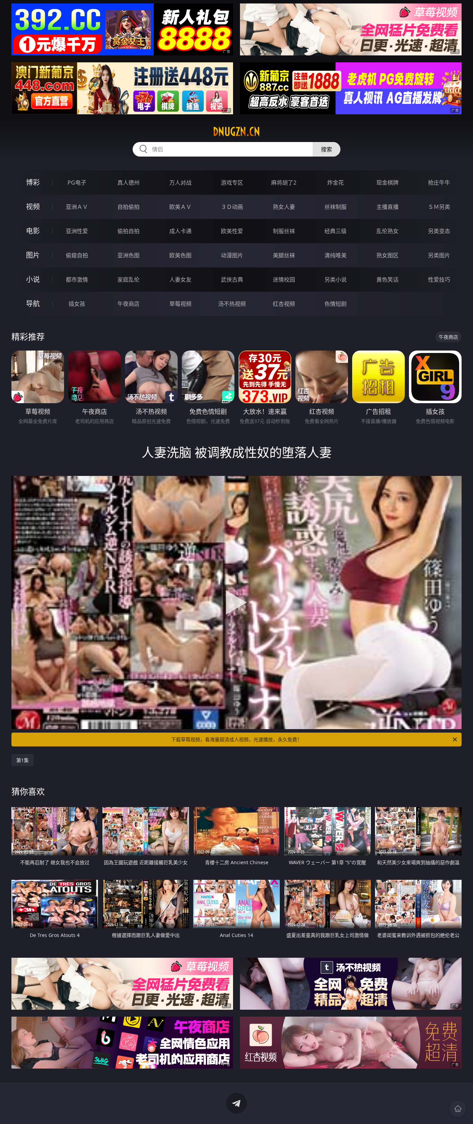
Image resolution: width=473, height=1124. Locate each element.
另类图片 (439, 255)
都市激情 (77, 279)
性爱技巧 (439, 279)
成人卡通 (180, 231)
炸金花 (335, 182)
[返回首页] (457, 1108)
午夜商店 (128, 304)
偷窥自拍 (77, 255)
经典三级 (335, 231)
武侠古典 (232, 279)
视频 (33, 206)
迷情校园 (284, 279)
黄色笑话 (387, 279)
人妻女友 (180, 279)
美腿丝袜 (284, 255)
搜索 (326, 149)
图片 (33, 255)
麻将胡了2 (283, 182)
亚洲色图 (128, 255)
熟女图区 (387, 255)
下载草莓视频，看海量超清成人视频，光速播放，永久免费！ (236, 739)
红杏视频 (284, 304)
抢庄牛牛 (439, 182)
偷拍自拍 (128, 231)
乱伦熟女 (387, 231)
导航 (33, 303)
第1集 (22, 760)
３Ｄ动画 (232, 207)
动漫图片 (232, 255)
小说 (33, 279)
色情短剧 (335, 304)
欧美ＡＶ (180, 207)
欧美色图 (180, 255)
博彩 (33, 182)
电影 (33, 231)
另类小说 (335, 279)
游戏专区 (232, 182)
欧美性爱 (232, 231)
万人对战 (180, 182)
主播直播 (387, 207)
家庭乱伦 (128, 279)
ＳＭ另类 (439, 207)
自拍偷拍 (128, 207)
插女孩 (77, 304)
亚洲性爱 (77, 231)
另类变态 (439, 231)
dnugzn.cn (236, 132)
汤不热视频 (232, 304)
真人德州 (128, 182)
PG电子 (77, 182)
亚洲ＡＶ (77, 207)
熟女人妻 (284, 207)
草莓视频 (180, 304)
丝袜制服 (335, 207)
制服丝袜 (284, 231)
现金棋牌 (387, 182)
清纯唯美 (335, 255)
